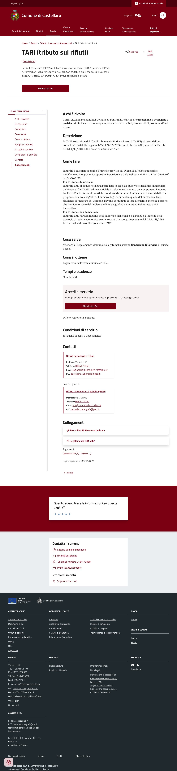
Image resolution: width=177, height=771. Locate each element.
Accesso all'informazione (87, 30)
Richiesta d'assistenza (100, 692)
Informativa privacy (99, 665)
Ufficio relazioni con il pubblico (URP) (86, 391)
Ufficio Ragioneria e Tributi (80, 356)
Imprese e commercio (100, 623)
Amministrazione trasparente (103, 678)
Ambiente (53, 619)
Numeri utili (13, 705)
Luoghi (134, 638)
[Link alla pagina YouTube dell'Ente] (132, 665)
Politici (11, 641)
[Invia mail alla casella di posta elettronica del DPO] (21, 721)
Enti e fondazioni (16, 628)
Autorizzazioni (55, 628)
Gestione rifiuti (109, 30)
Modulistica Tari (45, 88)
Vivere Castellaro (68, 29)
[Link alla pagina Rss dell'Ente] (138, 665)
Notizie (134, 619)
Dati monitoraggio (16, 756)
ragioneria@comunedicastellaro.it (90, 370)
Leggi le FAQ (96, 682)
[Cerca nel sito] (161, 15)
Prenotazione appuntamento (103, 688)
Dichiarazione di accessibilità (103, 674)
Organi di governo (16, 632)
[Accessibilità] (8, 762)
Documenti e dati (16, 623)
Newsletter (136, 669)
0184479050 (82, 366)
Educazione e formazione (60, 637)
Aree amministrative (17, 619)
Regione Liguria (17, 3)
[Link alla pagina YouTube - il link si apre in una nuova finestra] (136, 15)
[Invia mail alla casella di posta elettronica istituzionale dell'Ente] (28, 684)
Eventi (134, 642)
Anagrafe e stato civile (59, 623)
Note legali (95, 670)
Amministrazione (20, 31)
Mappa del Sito (83, 756)
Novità (39, 31)
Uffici (10, 646)
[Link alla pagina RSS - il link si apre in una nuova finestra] (139, 15)
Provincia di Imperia (58, 670)
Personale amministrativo (20, 637)
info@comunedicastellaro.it (87, 405)
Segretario (13, 650)
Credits (60, 756)
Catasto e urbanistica (59, 632)
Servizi (53, 31)
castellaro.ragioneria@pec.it (85, 374)
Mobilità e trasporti (98, 628)
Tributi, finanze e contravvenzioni (56, 43)
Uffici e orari (13, 700)
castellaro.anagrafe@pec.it (85, 409)
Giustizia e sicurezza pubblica (103, 619)
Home (25, 43)
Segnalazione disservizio (101, 685)
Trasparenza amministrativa (129, 30)
